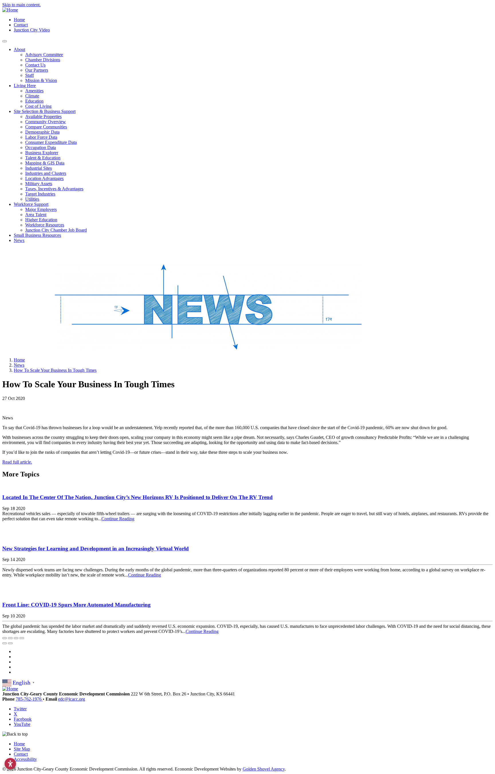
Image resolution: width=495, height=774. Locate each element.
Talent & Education (42, 157)
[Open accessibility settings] (10, 763)
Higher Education (41, 219)
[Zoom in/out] (21, 638)
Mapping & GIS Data (44, 163)
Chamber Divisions (42, 59)
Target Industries (40, 193)
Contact (21, 24)
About (19, 49)
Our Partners (36, 70)
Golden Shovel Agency (264, 769)
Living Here (25, 85)
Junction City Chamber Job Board (56, 230)
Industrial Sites (38, 168)
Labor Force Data (41, 137)
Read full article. (17, 462)
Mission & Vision (41, 80)
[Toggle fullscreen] (16, 638)
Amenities (34, 90)
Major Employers (41, 209)
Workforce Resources (44, 224)
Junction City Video (32, 30)
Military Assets (38, 183)
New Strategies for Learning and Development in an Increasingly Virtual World (95, 549)
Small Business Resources (37, 235)
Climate (32, 95)
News (19, 240)
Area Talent (35, 214)
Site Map (22, 748)
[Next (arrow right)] (10, 643)
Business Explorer (41, 152)
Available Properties (43, 116)
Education (34, 101)
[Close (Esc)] (4, 638)
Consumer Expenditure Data (51, 142)
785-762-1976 (29, 699)
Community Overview (45, 121)
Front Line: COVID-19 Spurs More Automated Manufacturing (76, 605)
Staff (29, 75)
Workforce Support (31, 204)
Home (19, 19)
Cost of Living (38, 106)
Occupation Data (40, 147)
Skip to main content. (21, 4)
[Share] (10, 638)
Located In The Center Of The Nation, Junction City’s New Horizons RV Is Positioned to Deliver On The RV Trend (137, 497)
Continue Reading (117, 518)
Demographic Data (42, 132)
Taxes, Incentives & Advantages (54, 188)
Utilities (32, 199)
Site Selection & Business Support (45, 111)
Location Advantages (44, 178)
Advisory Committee (44, 54)
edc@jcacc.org (71, 699)
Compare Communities (46, 126)
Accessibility (25, 759)
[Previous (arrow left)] (4, 643)
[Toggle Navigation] (4, 41)
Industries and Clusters (45, 173)
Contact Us (35, 64)
